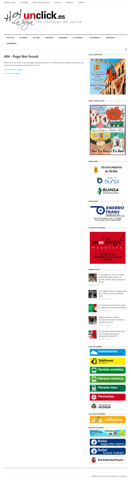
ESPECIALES (110, 38)
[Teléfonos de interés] (108, 361)
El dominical (95, 38)
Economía (63, 38)
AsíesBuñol (12, 43)
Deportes (49, 38)
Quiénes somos (9, 2)
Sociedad (23, 38)
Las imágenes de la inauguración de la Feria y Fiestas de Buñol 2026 (113, 293)
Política (10, 38)
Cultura (36, 38)
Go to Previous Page (14, 69)
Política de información (41, 2)
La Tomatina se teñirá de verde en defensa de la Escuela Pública (113, 306)
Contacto (81, 2)
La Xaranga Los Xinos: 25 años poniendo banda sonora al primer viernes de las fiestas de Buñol (112, 278)
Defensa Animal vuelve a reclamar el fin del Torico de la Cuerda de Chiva (112, 319)
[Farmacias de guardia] (108, 397)
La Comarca (78, 38)
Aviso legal (24, 2)
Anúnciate (69, 2)
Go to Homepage (13, 73)
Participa (57, 2)
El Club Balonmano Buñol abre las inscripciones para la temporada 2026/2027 (112, 333)
